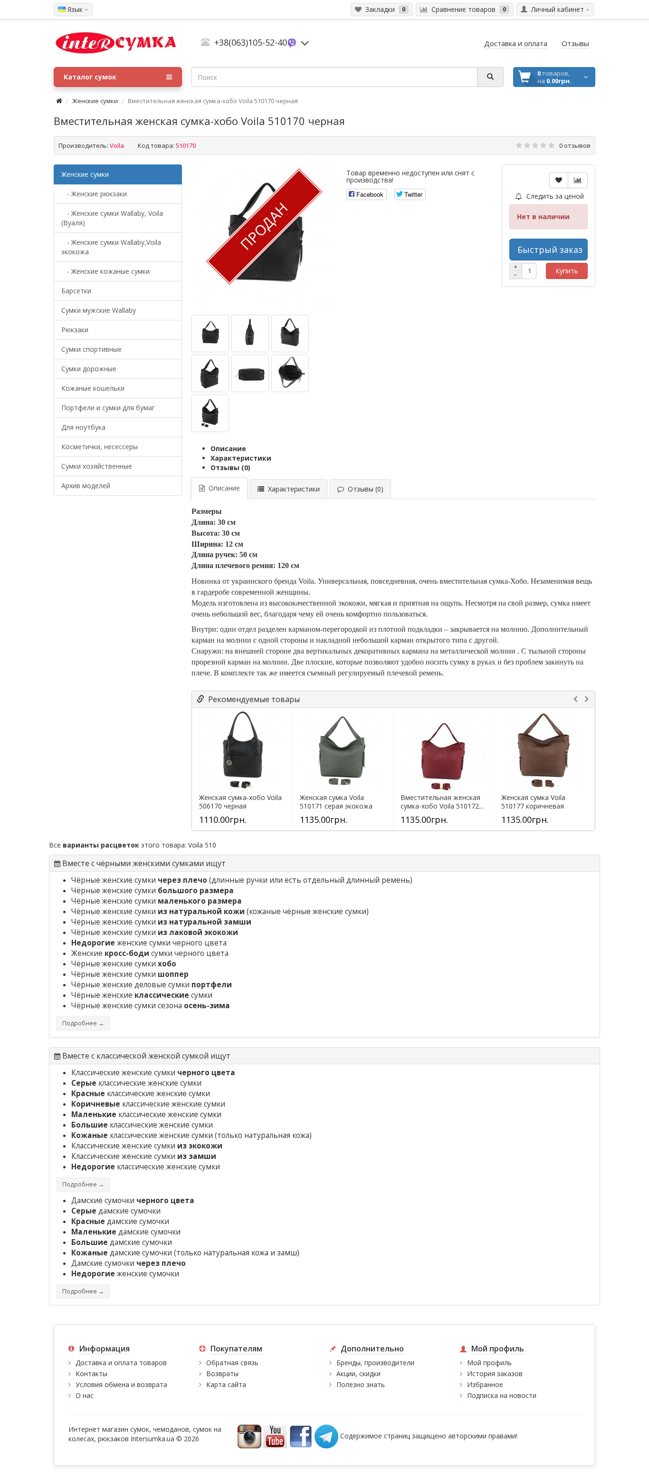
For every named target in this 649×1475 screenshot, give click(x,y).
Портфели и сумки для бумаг (108, 407)
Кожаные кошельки (92, 388)
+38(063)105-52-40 (250, 42)
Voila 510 (202, 844)
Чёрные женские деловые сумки (151, 985)
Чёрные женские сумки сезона (150, 1006)
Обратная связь (232, 1362)
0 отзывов (575, 145)
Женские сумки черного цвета (150, 953)
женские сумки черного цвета (149, 943)
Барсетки (76, 290)
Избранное (485, 1384)
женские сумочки (125, 1274)
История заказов (495, 1373)
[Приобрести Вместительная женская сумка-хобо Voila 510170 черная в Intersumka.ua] (210, 333)
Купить (566, 270)
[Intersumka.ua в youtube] (275, 1435)
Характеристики (240, 458)
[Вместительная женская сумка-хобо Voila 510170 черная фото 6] (210, 413)
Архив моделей (85, 485)
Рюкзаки (74, 329)
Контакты (91, 1373)
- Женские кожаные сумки (105, 271)
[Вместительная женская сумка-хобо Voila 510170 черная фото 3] (210, 373)
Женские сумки (95, 100)
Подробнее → (83, 1023)
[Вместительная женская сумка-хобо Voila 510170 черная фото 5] (290, 373)
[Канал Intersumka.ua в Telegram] (326, 1435)
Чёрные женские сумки (139, 880)
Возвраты (222, 1373)
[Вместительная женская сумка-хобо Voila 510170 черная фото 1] (250, 333)
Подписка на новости (501, 1395)
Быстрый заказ (549, 249)
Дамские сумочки (132, 1200)
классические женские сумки (136, 1083)
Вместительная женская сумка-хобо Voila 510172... (442, 801)
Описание (228, 448)
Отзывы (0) (230, 467)
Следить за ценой (554, 196)
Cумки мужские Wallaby (98, 310)
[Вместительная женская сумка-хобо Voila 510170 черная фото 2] (290, 333)
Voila (117, 145)
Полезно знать (360, 1384)
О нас (85, 1395)
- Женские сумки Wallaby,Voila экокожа (111, 247)
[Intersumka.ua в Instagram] (249, 1435)
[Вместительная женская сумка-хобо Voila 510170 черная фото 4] (250, 373)
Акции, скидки (358, 1373)
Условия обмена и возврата (121, 1384)
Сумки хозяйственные (96, 466)
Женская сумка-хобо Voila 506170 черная (240, 801)
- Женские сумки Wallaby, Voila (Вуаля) (112, 218)
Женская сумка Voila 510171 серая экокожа (336, 801)
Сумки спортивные (91, 349)
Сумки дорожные (88, 368)
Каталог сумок (90, 76)
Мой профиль (489, 1362)
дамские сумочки (116, 1211)
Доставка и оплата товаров (121, 1362)
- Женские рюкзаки (94, 193)
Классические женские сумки (153, 1073)
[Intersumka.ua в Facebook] (301, 1435)
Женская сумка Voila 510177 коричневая (533, 801)
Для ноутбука (83, 427)
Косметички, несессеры (99, 446)
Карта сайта (226, 1384)
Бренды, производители (375, 1362)
